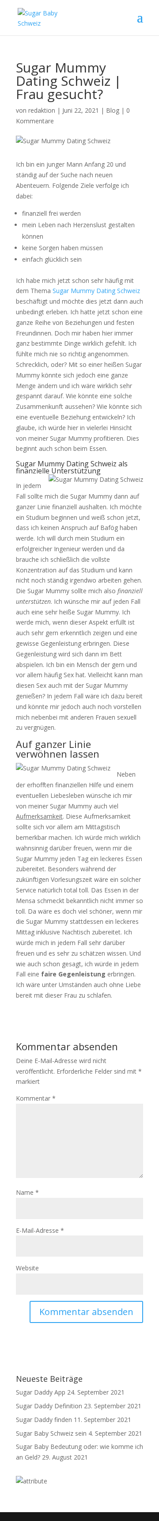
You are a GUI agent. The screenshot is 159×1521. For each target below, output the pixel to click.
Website (27, 1268)
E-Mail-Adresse (40, 1230)
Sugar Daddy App (40, 1392)
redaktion (41, 110)
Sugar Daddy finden (44, 1419)
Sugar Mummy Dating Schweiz (96, 290)
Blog (112, 110)
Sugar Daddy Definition (49, 1406)
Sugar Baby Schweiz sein (51, 1433)
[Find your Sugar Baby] (31, 1481)
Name (27, 1192)
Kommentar (36, 1098)
